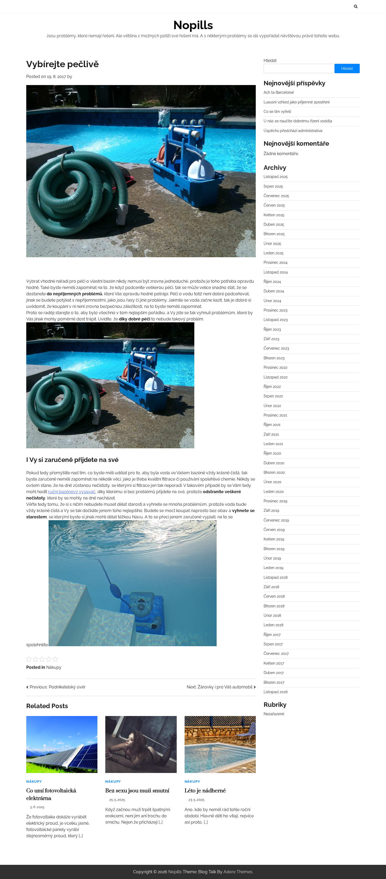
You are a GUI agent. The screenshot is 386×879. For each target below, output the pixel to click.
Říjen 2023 (272, 329)
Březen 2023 (274, 358)
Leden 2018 (273, 625)
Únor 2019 (272, 558)
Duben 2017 (274, 673)
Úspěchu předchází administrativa (293, 131)
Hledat (270, 60)
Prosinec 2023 (275, 310)
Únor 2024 (272, 301)
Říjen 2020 (272, 453)
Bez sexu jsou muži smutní (137, 790)
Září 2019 (271, 511)
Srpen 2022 (273, 396)
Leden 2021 (273, 444)
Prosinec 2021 (275, 415)
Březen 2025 (274, 234)
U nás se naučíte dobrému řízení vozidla (298, 121)
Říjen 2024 (272, 282)
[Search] (356, 6)
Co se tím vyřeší (277, 111)
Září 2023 (271, 339)
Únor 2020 (272, 482)
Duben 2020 (274, 463)
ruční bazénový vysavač (71, 491)
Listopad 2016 (276, 692)
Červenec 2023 (276, 348)
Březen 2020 (274, 472)
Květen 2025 (274, 215)
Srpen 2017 (273, 644)
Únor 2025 (272, 243)
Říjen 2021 (272, 425)
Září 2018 (271, 587)
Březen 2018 (274, 606)
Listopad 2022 (276, 377)
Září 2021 (271, 434)
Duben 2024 (274, 291)
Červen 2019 (274, 530)
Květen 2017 (274, 663)
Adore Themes (237, 871)
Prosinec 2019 (275, 501)
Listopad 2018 (276, 577)
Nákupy (53, 667)
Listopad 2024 (276, 272)
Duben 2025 (274, 224)
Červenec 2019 (276, 520)
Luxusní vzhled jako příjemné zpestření (297, 102)
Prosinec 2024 (276, 263)
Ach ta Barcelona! (279, 92)
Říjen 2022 (272, 387)
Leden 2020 (274, 491)
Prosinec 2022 (275, 367)
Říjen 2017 (272, 635)
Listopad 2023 (276, 320)
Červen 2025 (274, 205)
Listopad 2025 (276, 177)
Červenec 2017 (276, 654)
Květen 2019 (274, 539)
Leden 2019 (273, 568)
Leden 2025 (274, 253)
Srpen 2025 (273, 186)
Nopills (193, 25)
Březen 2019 (274, 549)
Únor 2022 (272, 406)
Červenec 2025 (276, 196)
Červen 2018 (274, 596)
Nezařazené (274, 714)
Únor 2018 (272, 615)
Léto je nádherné (205, 790)
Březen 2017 (274, 682)
